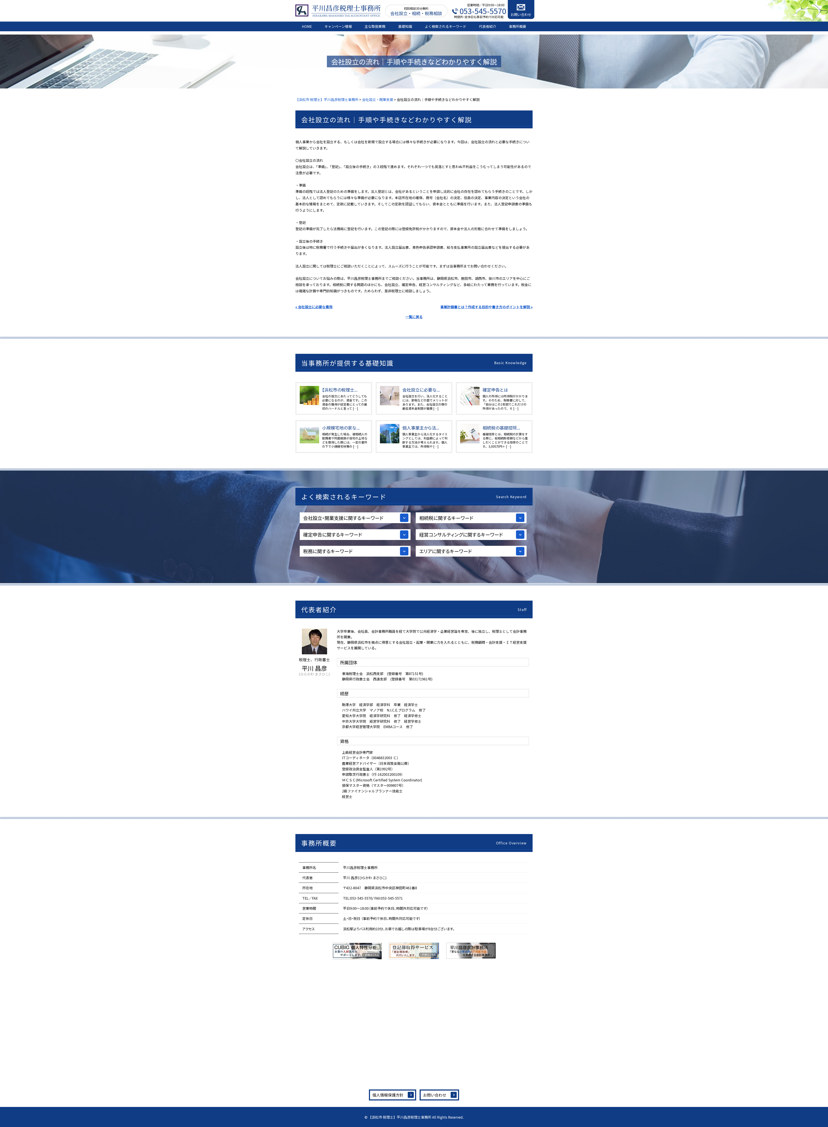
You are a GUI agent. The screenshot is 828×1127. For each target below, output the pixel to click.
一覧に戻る (414, 316)
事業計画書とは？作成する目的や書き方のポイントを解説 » (486, 306)
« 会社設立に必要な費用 (313, 306)
